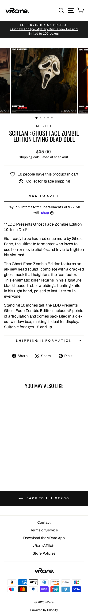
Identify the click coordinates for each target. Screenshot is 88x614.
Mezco (44, 126)
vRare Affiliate (44, 546)
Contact (44, 522)
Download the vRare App (44, 538)
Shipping (25, 157)
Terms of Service (44, 530)
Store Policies (44, 553)
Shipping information (44, 340)
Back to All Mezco (47, 498)
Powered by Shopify (44, 610)
